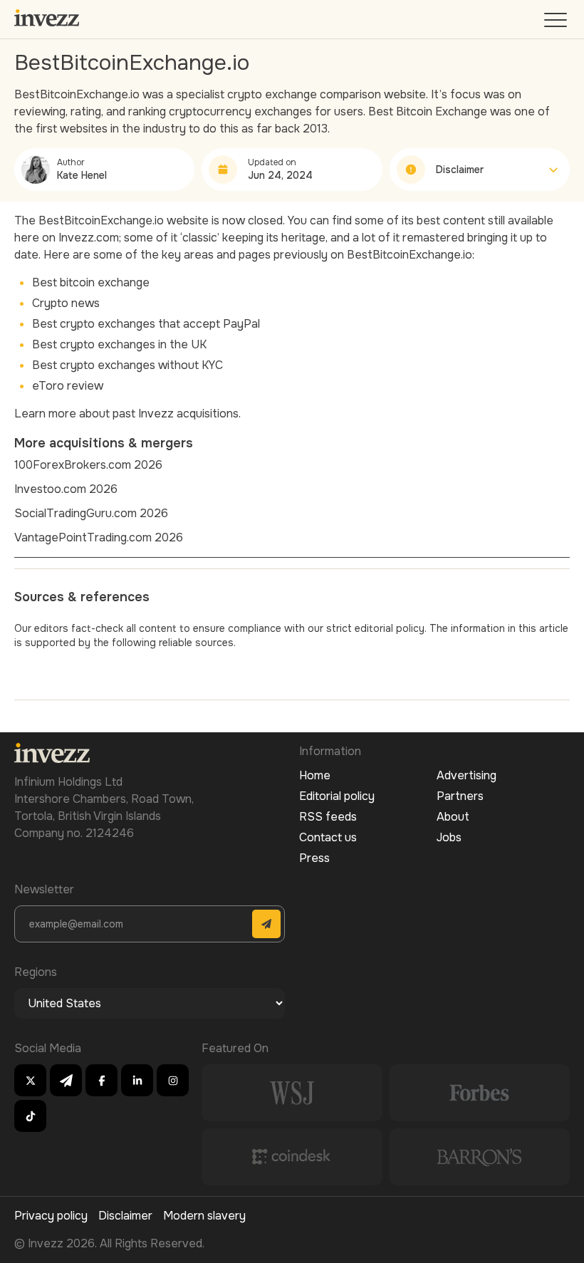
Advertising (466, 775)
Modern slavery (204, 1215)
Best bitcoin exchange (91, 282)
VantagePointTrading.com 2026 (98, 537)
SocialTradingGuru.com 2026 (91, 513)
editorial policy (389, 628)
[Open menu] (557, 23)
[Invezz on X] (30, 1080)
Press (314, 858)
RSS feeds (328, 816)
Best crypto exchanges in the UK (119, 344)
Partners (460, 796)
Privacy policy (51, 1215)
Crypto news (66, 303)
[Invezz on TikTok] (30, 1116)
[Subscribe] (266, 924)
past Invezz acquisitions (176, 413)
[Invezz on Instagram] (173, 1080)
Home (314, 775)
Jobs (449, 837)
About (453, 816)
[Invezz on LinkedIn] (137, 1080)
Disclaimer (125, 1215)
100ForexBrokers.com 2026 (88, 464)
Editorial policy (337, 796)
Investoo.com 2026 (66, 489)
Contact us (328, 837)
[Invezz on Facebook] (101, 1080)
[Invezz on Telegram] (66, 1080)
